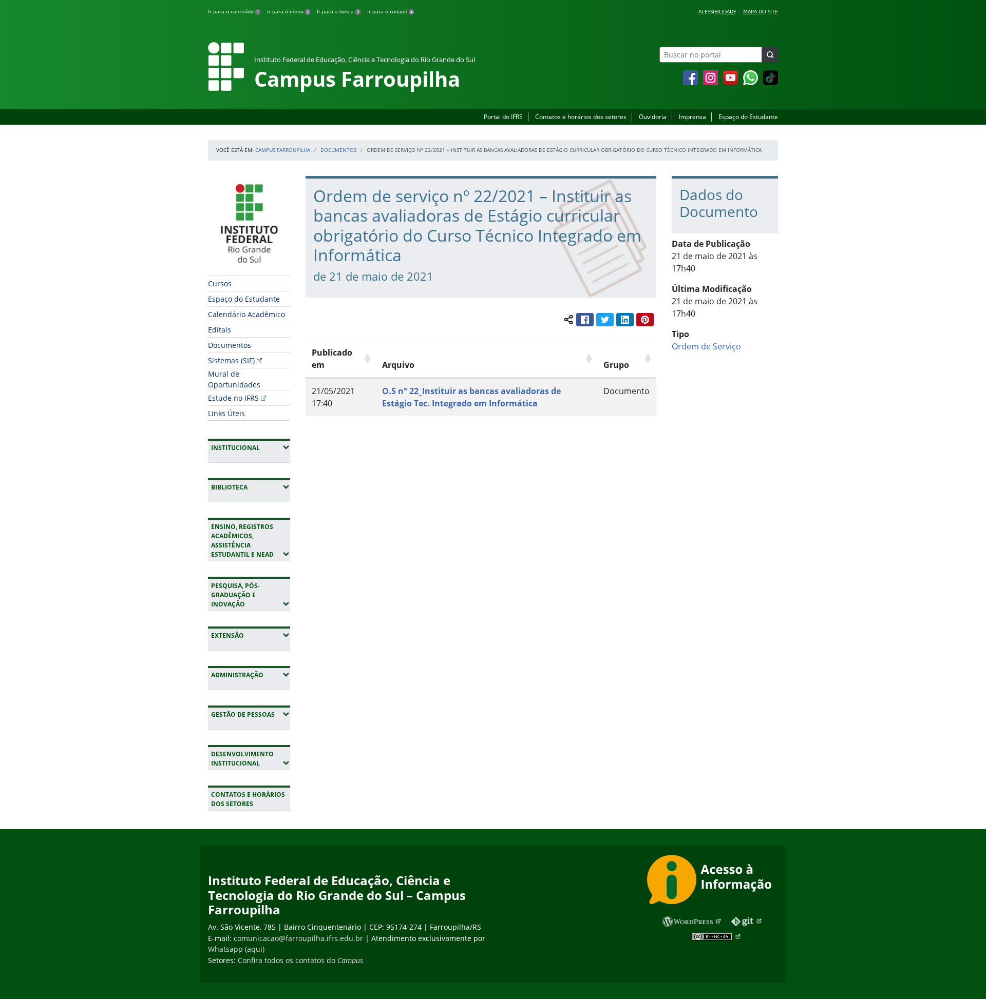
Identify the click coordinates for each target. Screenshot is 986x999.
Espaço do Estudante (748, 116)
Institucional (250, 447)
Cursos (220, 283)
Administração (250, 674)
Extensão (250, 635)
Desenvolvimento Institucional (250, 759)
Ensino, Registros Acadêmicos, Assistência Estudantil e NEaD (250, 540)
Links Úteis (226, 413)
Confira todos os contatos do (300, 960)
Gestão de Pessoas (250, 714)
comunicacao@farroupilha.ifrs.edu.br (298, 938)
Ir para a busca (338, 11)
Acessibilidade (717, 11)
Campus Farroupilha (282, 149)
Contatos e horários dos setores (581, 116)
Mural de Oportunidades (234, 379)
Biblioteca (250, 487)
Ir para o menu (288, 11)
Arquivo (398, 364)
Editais (219, 330)
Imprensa (692, 116)
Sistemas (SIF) (231, 360)
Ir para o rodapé (389, 11)
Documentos (338, 149)
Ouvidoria (653, 116)
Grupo (616, 364)
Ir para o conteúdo (233, 11)
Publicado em (332, 358)
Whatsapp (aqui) (236, 949)
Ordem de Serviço (706, 346)
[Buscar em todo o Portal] (770, 55)
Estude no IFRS (233, 398)
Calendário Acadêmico (246, 314)
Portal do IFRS (503, 116)
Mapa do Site (760, 11)
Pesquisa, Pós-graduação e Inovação (250, 595)
